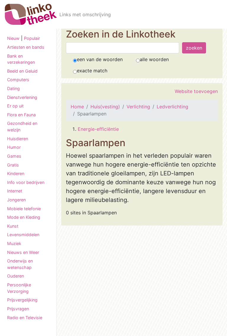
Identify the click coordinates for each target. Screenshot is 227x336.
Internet (14, 190)
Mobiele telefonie (24, 208)
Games (14, 156)
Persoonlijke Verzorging (19, 288)
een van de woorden (100, 59)
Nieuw (13, 38)
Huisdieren (17, 138)
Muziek (14, 243)
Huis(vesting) (105, 107)
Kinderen (15, 173)
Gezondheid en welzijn (22, 126)
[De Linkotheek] (31, 14)
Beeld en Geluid (22, 71)
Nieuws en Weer (23, 252)
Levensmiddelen (23, 234)
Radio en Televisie (24, 317)
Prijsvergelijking (22, 299)
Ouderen (15, 275)
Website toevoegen (196, 91)
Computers (18, 79)
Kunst (12, 226)
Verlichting (138, 107)
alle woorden (154, 59)
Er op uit (15, 105)
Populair (32, 38)
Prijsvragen (18, 308)
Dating (13, 88)
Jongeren (16, 199)
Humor (14, 147)
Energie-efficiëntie (98, 129)
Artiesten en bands (25, 47)
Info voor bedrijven (25, 182)
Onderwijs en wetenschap (20, 264)
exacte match (92, 71)
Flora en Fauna (21, 114)
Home (77, 107)
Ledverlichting (172, 107)
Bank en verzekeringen (21, 59)
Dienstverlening (22, 97)
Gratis (13, 164)
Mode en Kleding (23, 217)
